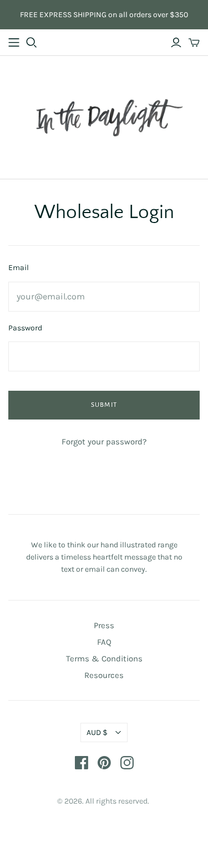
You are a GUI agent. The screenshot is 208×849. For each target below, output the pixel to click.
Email (18, 267)
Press (104, 625)
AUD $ (97, 732)
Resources (104, 675)
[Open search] (31, 42)
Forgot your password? (104, 442)
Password (25, 328)
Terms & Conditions (104, 659)
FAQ (104, 642)
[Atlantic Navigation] (13, 42)
